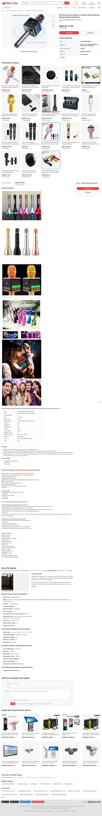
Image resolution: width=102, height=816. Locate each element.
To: (9, 687)
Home (2, 10)
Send (13, 703)
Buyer (66, 7)
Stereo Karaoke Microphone (42, 794)
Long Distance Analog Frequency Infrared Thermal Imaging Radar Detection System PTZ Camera (70, 763)
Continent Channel (68, 806)
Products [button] (25, 3)
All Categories (7, 7)
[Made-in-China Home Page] (9, 3)
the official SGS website (37, 570)
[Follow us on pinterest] (97, 802)
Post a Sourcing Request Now (43, 703)
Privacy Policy (74, 810)
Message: (7, 691)
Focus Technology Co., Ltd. (40, 810)
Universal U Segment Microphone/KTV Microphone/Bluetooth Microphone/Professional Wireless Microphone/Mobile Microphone (70, 143)
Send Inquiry (69, 32)
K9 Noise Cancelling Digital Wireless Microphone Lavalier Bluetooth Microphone (30, 115)
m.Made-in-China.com (54, 808)
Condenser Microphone (37, 10)
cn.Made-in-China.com (65, 808)
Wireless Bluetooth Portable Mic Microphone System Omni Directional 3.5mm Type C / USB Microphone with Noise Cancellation (30, 86)
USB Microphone (69, 784)
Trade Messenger (25, 802)
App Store (5, 802)
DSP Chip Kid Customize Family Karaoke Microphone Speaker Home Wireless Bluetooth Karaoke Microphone (91, 143)
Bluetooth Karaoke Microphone (10, 794)
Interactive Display (16, 632)
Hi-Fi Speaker (34, 784)
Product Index (76, 806)
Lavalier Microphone (57, 784)
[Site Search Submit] (67, 3)
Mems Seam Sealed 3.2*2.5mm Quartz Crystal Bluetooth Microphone (91, 86)
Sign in (99, 4)
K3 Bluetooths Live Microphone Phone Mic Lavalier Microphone (10, 171)
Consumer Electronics (11, 10)
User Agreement (59, 810)
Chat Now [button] (91, 32)
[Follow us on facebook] (89, 802)
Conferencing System (23, 784)
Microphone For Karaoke (74, 791)
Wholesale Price (60, 806)
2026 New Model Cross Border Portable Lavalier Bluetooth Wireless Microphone (71, 86)
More (2, 797)
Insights (82, 806)
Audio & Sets (20, 10)
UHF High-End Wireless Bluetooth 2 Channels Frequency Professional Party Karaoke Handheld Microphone (11, 143)
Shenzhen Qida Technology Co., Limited (72, 19)
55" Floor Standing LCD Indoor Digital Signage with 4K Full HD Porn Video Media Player (10, 734)
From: (8, 683)
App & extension (82, 7)
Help (74, 7)
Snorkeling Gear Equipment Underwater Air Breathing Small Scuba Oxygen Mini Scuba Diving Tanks (51, 734)
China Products (28, 806)
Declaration (66, 810)
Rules (99, 7)
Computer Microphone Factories (57, 791)
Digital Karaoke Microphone (26, 794)
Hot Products (20, 806)
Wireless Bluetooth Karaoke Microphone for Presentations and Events (51, 114)
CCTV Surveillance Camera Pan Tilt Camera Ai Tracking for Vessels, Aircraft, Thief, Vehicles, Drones (90, 763)
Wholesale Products (51, 806)
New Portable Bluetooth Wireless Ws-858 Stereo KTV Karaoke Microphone (50, 143)
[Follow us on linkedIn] (100, 802)
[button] (62, 3)
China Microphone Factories (24, 791)
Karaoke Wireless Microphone (90, 791)
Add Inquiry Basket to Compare (29, 51)
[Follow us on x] (91, 802)
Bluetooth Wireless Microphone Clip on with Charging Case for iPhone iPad (70, 114)
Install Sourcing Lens (39, 802)
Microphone (28, 10)
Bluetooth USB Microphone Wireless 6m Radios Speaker (51, 86)
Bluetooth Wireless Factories (40, 791)
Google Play (14, 802)
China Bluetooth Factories (9, 791)
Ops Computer (28, 632)
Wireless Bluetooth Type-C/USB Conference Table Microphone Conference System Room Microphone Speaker (31, 171)
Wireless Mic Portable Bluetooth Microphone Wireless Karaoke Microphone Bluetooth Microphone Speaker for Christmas (90, 115)
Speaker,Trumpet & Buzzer (9, 784)
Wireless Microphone (45, 784)
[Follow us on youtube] (95, 802)
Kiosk (22, 632)
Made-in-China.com (45, 808)
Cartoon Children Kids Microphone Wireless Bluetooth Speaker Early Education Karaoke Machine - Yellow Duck (10, 115)
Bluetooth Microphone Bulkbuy (59, 794)
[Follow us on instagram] (93, 802)
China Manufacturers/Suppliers (39, 806)
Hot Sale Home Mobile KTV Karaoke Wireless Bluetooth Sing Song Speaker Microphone (50, 171)
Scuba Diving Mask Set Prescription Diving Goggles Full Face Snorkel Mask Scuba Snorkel (91, 734)
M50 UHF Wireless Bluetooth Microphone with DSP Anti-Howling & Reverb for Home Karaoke (30, 143)
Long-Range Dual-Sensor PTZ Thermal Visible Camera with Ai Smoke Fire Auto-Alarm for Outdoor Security (30, 763)
